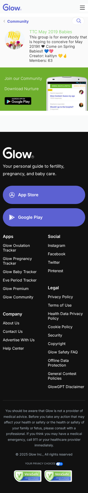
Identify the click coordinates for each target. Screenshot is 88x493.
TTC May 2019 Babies (50, 31)
